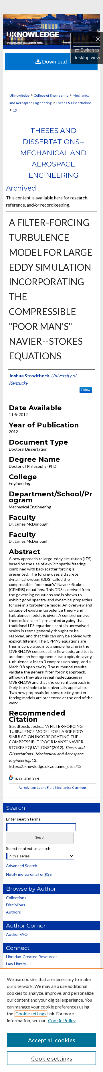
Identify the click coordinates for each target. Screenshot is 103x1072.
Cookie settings (30, 1013)
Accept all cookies (51, 1040)
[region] (51, 1020)
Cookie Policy (62, 1020)
